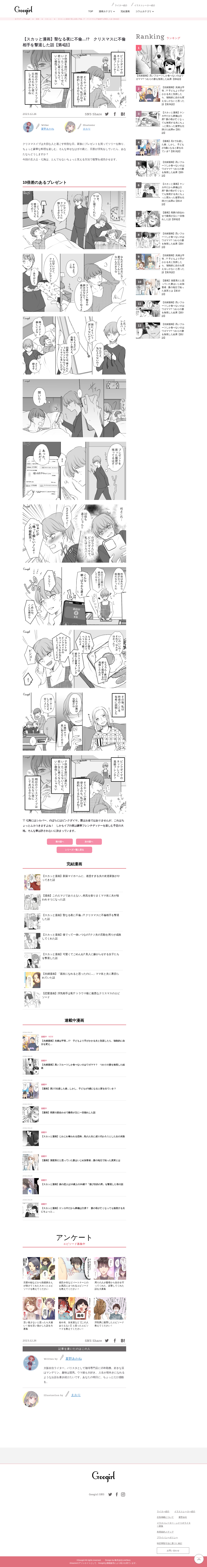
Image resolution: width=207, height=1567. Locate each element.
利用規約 (161, 1532)
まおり (87, 128)
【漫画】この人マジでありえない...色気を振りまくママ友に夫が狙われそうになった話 (80, 897)
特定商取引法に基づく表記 (169, 1543)
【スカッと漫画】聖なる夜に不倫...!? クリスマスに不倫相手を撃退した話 (80, 917)
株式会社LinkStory (122, 1560)
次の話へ (89, 841)
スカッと (48, 19)
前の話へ (60, 841)
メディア (169, 1532)
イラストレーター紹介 (144, 5)
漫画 (37, 19)
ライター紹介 (121, 5)
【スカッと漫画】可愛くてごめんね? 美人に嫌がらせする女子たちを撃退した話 (80, 956)
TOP (90, 11)
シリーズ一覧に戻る (74, 849)
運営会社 (183, 1517)
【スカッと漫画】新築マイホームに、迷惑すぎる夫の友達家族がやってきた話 (81, 878)
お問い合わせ (173, 1550)
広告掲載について (165, 1517)
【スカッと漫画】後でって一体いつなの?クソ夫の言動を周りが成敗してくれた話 (81, 936)
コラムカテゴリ (145, 11)
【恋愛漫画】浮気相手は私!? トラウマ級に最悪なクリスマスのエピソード (81, 995)
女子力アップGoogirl (22, 19)
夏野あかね (47, 128)
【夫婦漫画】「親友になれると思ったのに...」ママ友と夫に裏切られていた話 (80, 975)
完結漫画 (125, 11)
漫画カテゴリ (107, 11)
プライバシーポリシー (167, 1537)
